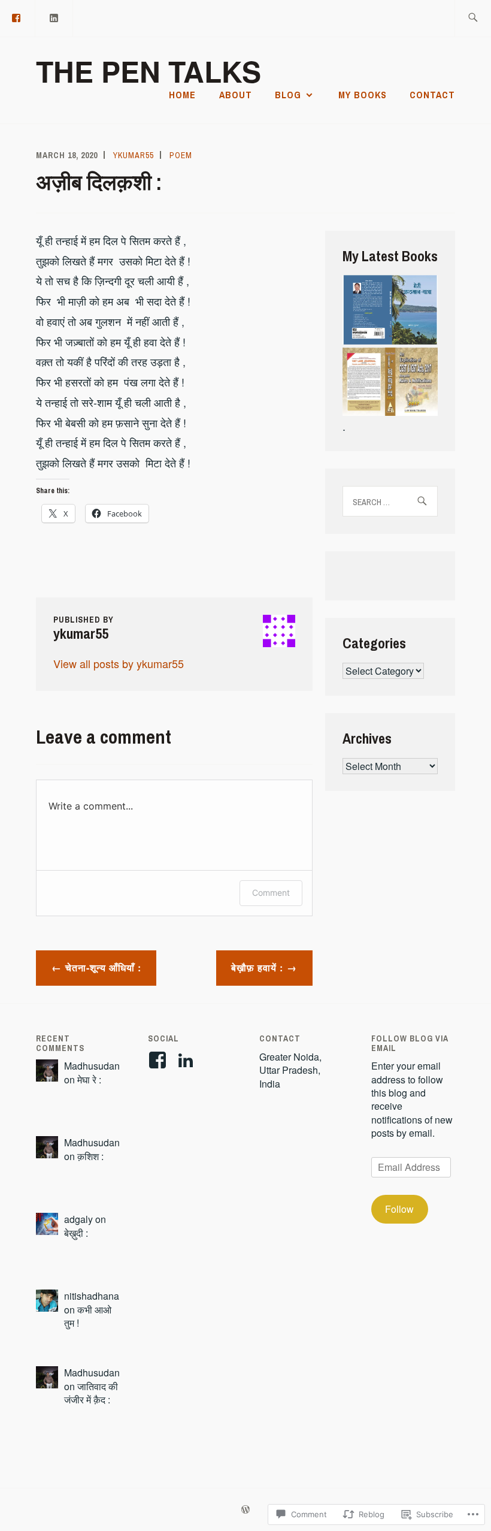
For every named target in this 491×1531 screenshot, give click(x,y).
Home (182, 94)
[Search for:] (472, 18)
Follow (399, 1209)
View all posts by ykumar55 (118, 663)
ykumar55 (133, 155)
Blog (288, 94)
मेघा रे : (89, 1079)
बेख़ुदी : (76, 1233)
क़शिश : (90, 1156)
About (235, 94)
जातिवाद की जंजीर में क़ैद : (91, 1392)
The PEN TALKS (148, 71)
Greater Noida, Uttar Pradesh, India (290, 1070)
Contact (432, 94)
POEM (180, 155)
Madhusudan (92, 1066)
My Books (362, 94)
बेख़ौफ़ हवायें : (257, 967)
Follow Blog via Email (409, 1043)
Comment (271, 892)
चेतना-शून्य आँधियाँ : (103, 967)
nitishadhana (91, 1296)
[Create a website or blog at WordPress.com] (245, 1510)
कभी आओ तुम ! (87, 1316)
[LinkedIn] (54, 17)
